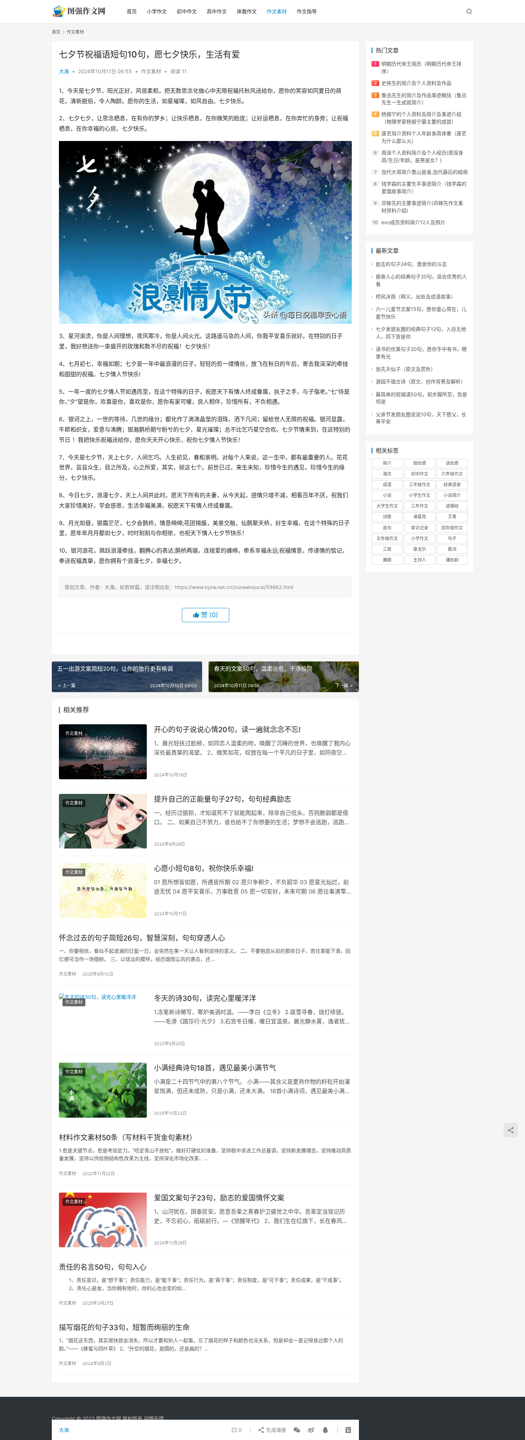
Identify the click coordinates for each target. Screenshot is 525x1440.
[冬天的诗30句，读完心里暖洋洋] (103, 1020)
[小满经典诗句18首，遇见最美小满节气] (103, 1090)
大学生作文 (387, 506)
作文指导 (307, 11)
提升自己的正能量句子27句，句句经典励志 (222, 799)
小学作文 (157, 11)
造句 (387, 527)
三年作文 (419, 506)
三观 (387, 549)
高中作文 (217, 11)
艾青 (452, 516)
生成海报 (275, 1430)
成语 (387, 484)
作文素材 (277, 11)
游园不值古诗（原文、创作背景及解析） (421, 381)
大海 (64, 71)
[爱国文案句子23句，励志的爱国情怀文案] (103, 1220)
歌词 (452, 549)
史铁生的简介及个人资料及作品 (416, 83)
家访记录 (419, 527)
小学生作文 (419, 495)
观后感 (419, 463)
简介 (387, 463)
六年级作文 (452, 474)
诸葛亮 (419, 516)
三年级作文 (419, 484)
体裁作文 (247, 11)
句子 (452, 538)
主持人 (419, 560)
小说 (387, 495)
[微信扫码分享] (296, 1430)
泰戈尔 (419, 549)
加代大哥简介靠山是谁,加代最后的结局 (424, 172)
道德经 (452, 506)
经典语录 (452, 484)
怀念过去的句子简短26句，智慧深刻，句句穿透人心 (142, 938)
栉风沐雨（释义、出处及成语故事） (416, 296)
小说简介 (452, 495)
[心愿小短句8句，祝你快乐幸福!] (103, 890)
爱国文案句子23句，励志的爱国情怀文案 (219, 1198)
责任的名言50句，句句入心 (102, 1267)
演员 (387, 474)
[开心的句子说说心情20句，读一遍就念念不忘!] (103, 751)
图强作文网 (108, 1418)
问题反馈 (154, 1418)
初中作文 (187, 11)
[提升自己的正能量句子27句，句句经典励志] (103, 821)
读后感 (452, 463)
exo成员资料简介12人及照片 (413, 222)
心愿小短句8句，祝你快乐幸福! (204, 868)
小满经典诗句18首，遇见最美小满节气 (215, 1068)
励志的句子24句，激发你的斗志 (411, 264)
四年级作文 (452, 527)
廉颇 (387, 560)
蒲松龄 (452, 560)
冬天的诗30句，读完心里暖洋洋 (205, 998)
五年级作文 (387, 538)
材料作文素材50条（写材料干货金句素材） (127, 1137)
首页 (132, 11)
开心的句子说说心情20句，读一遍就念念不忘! (227, 729)
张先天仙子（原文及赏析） (406, 369)
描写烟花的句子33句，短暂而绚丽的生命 (124, 1327)
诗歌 (387, 516)
